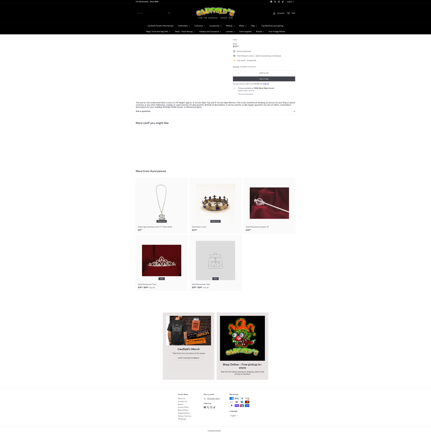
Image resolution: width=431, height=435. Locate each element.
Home (235, 40)
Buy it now (264, 79)
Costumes (198, 26)
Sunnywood (158, 171)
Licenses (229, 31)
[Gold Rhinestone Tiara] (161, 263)
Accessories (214, 26)
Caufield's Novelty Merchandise (161, 26)
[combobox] (154, 13)
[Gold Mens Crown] (215, 205)
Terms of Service (184, 416)
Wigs (253, 26)
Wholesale (182, 419)
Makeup (229, 26)
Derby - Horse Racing (184, 31)
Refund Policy (183, 410)
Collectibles (183, 26)
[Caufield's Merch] (188, 330)
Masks (242, 26)
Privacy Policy (183, 407)
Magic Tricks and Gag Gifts (157, 31)
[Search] (169, 13)
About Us (181, 398)
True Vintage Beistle (276, 31)
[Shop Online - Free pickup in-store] (242, 338)
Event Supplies (245, 31)
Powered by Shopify (214, 431)
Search (181, 404)
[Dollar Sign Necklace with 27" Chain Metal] (161, 205)
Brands (259, 31)
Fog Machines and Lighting (272, 26)
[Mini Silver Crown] (148, 145)
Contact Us (182, 401)
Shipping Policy (184, 413)
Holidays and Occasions (209, 31)
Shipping (236, 67)
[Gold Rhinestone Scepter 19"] (269, 205)
